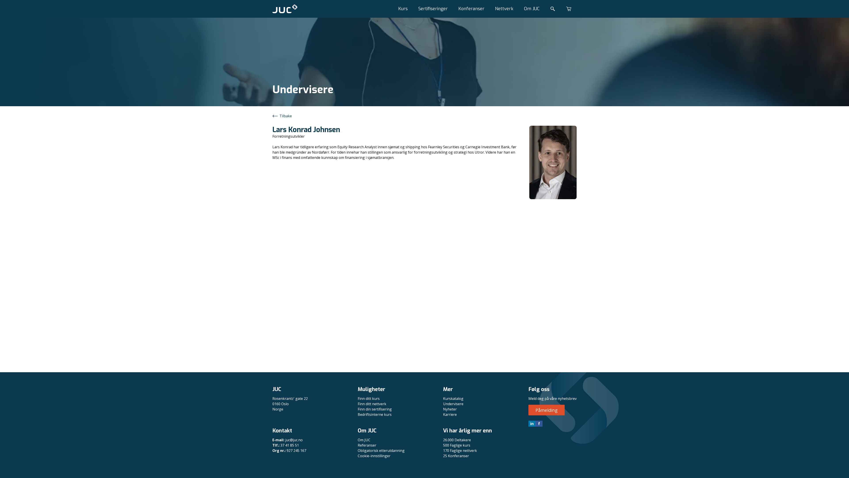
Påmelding (546, 410)
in (532, 423)
